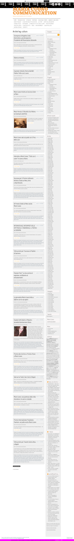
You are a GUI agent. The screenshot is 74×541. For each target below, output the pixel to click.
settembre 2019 (51, 212)
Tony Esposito (19, 347)
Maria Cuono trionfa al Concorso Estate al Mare (25, 93)
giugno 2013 (50, 275)
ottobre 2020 (50, 197)
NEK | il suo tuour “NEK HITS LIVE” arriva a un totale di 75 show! (53, 414)
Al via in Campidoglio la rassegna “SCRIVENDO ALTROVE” (52, 496)
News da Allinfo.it (53, 382)
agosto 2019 (50, 213)
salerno (31, 105)
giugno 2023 (50, 176)
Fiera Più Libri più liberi (22, 194)
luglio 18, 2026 (16, 75)
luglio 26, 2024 (16, 379)
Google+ (59, 4)
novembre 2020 (51, 195)
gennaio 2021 (50, 193)
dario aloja (55, 351)
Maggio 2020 (50, 203)
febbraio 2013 (50, 280)
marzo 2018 (50, 226)
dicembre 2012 (50, 283)
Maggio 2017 (50, 234)
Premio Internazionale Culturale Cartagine (26, 196)
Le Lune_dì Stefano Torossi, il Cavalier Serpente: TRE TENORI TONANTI (53, 477)
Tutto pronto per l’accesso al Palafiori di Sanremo (25, 252)
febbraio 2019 (50, 220)
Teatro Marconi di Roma (27, 291)
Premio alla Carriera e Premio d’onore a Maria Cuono (25, 355)
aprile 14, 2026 (16, 96)
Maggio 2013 (50, 276)
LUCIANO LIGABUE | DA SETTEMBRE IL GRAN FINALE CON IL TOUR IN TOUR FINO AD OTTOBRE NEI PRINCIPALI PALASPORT (54, 389)
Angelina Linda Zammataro (23, 51)
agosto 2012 (50, 288)
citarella (48, 347)
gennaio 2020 (50, 208)
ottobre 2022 (50, 179)
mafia (49, 362)
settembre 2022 (51, 180)
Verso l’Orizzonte (53, 55)
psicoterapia (33, 51)
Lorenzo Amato (25, 389)
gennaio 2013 (50, 281)
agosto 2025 (50, 153)
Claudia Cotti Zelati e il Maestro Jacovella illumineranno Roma (23, 321)
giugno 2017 (50, 233)
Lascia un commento (39, 35)
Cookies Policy (17, 23)
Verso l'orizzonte (25, 313)
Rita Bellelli (27, 435)
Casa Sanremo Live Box (29, 264)
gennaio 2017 (50, 238)
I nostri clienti (17, 25)
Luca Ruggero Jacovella (17, 195)
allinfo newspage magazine (39, 432)
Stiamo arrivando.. (19, 58)
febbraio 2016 (50, 244)
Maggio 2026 (50, 142)
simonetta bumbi (52, 373)
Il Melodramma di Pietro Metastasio (34, 388)
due (57, 351)
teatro (38, 85)
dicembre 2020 (50, 194)
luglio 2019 (50, 215)
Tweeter (49, 314)
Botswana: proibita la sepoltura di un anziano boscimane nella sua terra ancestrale (53, 513)
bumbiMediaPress (53, 474)
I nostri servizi (50, 23)
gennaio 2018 (50, 229)
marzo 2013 (50, 279)
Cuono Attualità (19, 50)
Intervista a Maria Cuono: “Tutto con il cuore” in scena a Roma (25, 157)
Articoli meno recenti (17, 466)
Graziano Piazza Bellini (31, 63)
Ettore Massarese (22, 433)
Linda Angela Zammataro (31, 344)
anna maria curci (54, 341)
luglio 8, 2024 (16, 424)
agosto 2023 (50, 174)
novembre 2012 (51, 284)
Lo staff (40, 22)
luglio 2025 (50, 154)
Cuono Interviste (23, 240)
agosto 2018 (50, 222)
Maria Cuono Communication (35, 11)
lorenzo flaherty (36, 242)
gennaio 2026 (50, 147)
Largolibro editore (16, 368)
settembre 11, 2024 (16, 358)
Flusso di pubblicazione (52, 331)
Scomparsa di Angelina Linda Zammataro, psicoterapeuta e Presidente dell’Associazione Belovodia (25, 38)
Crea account (50, 328)
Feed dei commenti (51, 332)
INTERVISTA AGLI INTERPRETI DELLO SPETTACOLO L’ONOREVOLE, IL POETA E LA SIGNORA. (25, 228)
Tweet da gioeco (49, 316)
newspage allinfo (57, 366)
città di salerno (26, 217)
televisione (55, 376)
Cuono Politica (36, 50)
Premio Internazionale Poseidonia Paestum (20, 435)
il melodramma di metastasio (35, 433)
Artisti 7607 (50, 293)
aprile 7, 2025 (16, 208)
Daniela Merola (20, 457)
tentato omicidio (33, 218)
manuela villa (40, 242)
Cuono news (28, 50)
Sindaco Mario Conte (36, 369)
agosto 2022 (50, 181)
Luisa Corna (23, 312)
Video (33, 25)
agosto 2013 (50, 272)
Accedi (49, 329)
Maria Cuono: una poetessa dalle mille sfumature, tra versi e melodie (25, 398)
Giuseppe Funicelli (28, 433)
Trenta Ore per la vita (24, 347)
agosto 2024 (50, 167)
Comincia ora (46, 1)
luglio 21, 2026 (16, 60)
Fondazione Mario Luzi (29, 194)
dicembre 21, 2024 (16, 302)
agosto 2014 (50, 258)
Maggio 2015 (50, 248)
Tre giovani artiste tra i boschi (39, 218)
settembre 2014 (51, 257)
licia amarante (51, 359)
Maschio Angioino (35, 434)
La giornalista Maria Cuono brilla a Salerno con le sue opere (24, 298)
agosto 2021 (50, 188)
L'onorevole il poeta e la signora (29, 242)
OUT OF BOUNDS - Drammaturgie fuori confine (53, 370)
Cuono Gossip (50, 299)
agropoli (48, 338)
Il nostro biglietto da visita (30, 22)
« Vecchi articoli (15, 469)
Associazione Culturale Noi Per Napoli (25, 410)
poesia (52, 371)
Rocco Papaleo (48, 372)
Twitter (52, 4)
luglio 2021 (50, 189)
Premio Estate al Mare (22, 105)
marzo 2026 (50, 144)
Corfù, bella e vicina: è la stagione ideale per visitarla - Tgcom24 (53, 461)
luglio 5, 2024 (16, 446)
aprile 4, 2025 (16, 232)
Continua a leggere (16, 166)
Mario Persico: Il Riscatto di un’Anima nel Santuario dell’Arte (25, 113)
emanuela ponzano (49, 352)
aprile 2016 (50, 243)
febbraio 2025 (50, 161)
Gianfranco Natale (16, 344)
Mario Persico (23, 131)
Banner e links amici (53, 20)
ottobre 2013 (50, 270)
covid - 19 (55, 349)
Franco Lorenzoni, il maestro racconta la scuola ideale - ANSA (53, 469)
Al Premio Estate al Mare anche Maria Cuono (23, 205)
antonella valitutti (51, 342)
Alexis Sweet (18, 241)
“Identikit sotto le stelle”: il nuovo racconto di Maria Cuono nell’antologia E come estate (53, 132)
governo (57, 353)
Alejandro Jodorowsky (39, 342)
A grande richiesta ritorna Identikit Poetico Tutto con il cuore (24, 72)
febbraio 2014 (50, 265)
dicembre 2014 (50, 253)
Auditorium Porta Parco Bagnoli (21, 264)
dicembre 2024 (50, 163)
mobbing (15, 218)
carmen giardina (38, 310)
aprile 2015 (50, 249)
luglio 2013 (50, 274)
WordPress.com (51, 333)
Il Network (25, 23)
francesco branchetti (36, 241)
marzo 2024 (50, 171)
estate (31, 217)
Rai (59, 371)
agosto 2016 (50, 240)
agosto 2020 (50, 199)
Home (15, 20)
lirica (17, 389)
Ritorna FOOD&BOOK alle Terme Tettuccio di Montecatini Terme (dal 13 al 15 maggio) (53, 505)
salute (57, 372)
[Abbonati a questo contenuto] (47, 382)
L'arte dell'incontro (40, 367)
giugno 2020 (50, 202)
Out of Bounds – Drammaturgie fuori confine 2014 (53, 52)
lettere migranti (56, 358)
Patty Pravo (28, 346)
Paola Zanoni (30, 460)
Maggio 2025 (50, 157)
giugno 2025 (50, 156)
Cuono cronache (23, 50)
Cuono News (32, 50)
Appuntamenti (39, 25)
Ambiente (36, 104)
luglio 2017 (50, 231)
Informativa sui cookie (21, 538)
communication (49, 348)
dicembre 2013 (50, 267)
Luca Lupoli (19, 131)
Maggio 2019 (50, 217)
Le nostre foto (26, 25)
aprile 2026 (50, 143)
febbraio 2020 (50, 207)
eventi (52, 352)
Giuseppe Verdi (27, 388)
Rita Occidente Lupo (30, 369)
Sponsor (28, 20)
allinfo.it (21, 456)
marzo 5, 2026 (16, 116)
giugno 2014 (50, 261)
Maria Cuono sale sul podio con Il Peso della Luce (25, 138)
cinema (19, 311)
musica (27, 85)
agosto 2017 (50, 230)
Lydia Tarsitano (22, 434)
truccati (47, 377)
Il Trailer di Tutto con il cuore (37, 23)
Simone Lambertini (18, 291)
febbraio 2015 (50, 251)
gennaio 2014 (50, 266)
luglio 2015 (50, 247)
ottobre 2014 (50, 256)
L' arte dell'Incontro (21, 242)
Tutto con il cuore (16, 219)
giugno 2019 (50, 216)
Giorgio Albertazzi (21, 344)
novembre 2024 (51, 165)
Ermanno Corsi (18, 433)
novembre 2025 (51, 149)
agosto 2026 (50, 138)
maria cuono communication (18, 85)
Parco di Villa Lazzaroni (32, 85)
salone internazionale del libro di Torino (21, 197)
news (54, 366)
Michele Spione (24, 85)
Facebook (56, 4)
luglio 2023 (50, 175)
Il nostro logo (48, 25)
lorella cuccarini (41, 194)
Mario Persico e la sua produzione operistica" (34, 459)
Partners (34, 20)
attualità (48, 345)
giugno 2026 (50, 140)
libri (17, 131)
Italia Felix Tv (26, 344)
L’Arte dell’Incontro (49, 22)
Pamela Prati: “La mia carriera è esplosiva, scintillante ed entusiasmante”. (23, 275)
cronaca (48, 351)
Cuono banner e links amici (53, 297)
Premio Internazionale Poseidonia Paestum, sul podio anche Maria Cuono (25, 421)
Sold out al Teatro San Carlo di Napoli (25, 377)
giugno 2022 (50, 183)
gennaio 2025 (50, 162)
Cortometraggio (51, 294)
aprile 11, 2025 (16, 185)
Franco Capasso (41, 343)
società (38, 51)
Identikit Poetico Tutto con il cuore (38, 63)
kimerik (18, 242)
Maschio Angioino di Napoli (28, 195)
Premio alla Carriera (19, 369)
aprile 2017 (50, 235)
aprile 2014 (50, 262)
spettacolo (15, 150)
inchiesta (50, 357)
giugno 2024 (50, 170)
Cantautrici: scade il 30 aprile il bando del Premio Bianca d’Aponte (53, 509)
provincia (57, 371)
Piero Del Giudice (32, 346)
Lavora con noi (18, 27)
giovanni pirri (50, 353)
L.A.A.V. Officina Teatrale (50, 358)
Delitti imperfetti (25, 241)
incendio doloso (34, 217)
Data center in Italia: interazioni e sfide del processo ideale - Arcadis (53, 451)
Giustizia (54, 353)
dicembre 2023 (50, 172)
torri (57, 376)
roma (35, 51)
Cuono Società (16, 51)
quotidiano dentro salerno (35, 196)
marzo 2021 (50, 190)
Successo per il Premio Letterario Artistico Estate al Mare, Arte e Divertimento (23, 180)
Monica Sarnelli (34, 195)
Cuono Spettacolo (35, 62)
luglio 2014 (50, 260)
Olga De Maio (30, 131)
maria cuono (40, 84)
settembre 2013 (51, 271)
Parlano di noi (21, 20)
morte (30, 51)
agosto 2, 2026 (16, 42)
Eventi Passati (17, 22)
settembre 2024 (51, 166)
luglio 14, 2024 (16, 401)
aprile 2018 (50, 225)
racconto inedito (25, 218)
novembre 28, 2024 (16, 324)
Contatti (25, 27)
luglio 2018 (50, 224)
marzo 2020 (50, 206)
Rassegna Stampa (42, 20)
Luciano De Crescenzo (27, 345)
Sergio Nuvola (34, 131)
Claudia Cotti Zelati (22, 63)
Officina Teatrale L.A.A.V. (50, 367)
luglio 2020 (50, 201)
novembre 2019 (51, 211)
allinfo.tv (56, 338)
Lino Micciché (37, 344)
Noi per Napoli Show (21, 460)
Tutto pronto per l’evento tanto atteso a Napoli (25, 443)
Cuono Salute (40, 50)
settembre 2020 (51, 198)
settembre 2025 (51, 152)
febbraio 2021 (50, 192)
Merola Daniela (16, 346)
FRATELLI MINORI (56, 352)
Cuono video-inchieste (52, 311)
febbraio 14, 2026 (16, 142)
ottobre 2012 (50, 285)
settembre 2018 (51, 221)
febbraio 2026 (50, 145)
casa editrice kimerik (21, 217)
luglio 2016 (50, 242)
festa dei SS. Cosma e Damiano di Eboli (32, 367)
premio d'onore (25, 369)
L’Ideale (51, 432)
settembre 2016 (51, 239)
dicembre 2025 (50, 148)
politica (54, 371)
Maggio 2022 (50, 184)
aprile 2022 (50, 185)
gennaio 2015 (50, 252)
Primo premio (27, 105)
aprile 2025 (50, 158)
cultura (28, 51)
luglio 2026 (50, 139)
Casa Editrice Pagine (19, 388)
